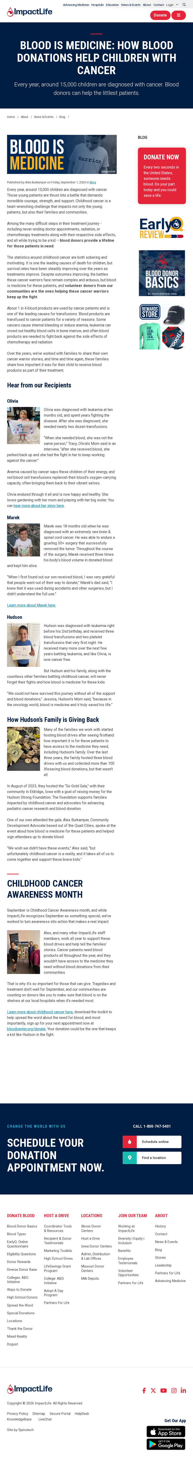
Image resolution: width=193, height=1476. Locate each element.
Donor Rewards (19, 1262)
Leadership (163, 1265)
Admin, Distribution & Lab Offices (95, 1256)
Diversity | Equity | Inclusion (131, 1241)
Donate (160, 15)
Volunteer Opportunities (128, 1273)
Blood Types (16, 1234)
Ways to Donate (19, 1290)
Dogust (12, 1344)
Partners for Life (130, 1283)
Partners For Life (56, 1303)
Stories (160, 1258)
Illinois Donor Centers (91, 1228)
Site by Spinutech (20, 1430)
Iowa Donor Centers (96, 1246)
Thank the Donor (20, 1329)
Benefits (124, 1251)
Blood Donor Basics (22, 1226)
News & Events (131, 5)
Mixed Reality (17, 1337)
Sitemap (38, 1414)
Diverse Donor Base (22, 1270)
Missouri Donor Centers (92, 1268)
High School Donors (22, 1297)
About (147, 5)
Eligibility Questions (21, 1254)
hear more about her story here (39, 505)
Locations (14, 1321)
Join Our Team (132, 1215)
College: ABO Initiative (54, 1281)
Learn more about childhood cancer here (40, 1012)
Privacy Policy (17, 1414)
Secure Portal (60, 1414)
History (160, 1226)
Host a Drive (56, 1215)
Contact (158, 5)
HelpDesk (82, 1414)
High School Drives (58, 1259)
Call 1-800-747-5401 (152, 1126)
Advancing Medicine (76, 5)
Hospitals (97, 5)
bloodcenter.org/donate (26, 1029)
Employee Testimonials (127, 1261)
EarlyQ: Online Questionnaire (17, 1244)
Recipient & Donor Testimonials (58, 1241)
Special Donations (21, 1313)
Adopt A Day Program (53, 1293)
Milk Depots (90, 1279)
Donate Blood (21, 1215)
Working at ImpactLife (126, 1228)
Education (112, 5)
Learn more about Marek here (31, 605)
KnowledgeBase (19, 1419)
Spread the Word (20, 1305)
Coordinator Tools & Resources (58, 1228)
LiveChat (45, 1419)
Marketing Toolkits (58, 1251)
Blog (142, 137)
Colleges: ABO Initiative (17, 1280)
